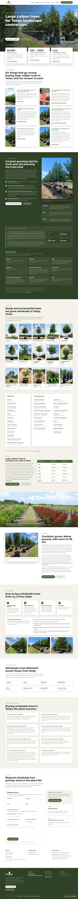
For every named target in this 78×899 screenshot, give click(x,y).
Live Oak (9, 399)
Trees (32, 2)
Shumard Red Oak (11, 403)
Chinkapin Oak (10, 410)
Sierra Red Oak (10, 431)
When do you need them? (31, 819)
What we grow (55, 144)
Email (8, 803)
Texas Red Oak (10, 435)
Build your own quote (67, 2)
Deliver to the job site (13, 811)
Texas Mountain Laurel (39, 421)
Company (28, 798)
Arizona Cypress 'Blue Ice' (40, 428)
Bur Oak (9, 414)
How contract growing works (58, 102)
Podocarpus (56, 414)
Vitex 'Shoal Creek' (38, 424)
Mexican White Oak (11, 406)
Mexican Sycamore (11, 428)
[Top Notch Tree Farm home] (8, 2)
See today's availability (12, 39)
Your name (9, 798)
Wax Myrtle (56, 406)
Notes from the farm (35, 896)
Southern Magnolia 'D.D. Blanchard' (15, 442)
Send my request (13, 839)
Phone (27, 803)
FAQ (53, 2)
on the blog (28, 292)
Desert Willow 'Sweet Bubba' (41, 414)
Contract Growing (39, 2)
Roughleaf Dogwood (58, 428)
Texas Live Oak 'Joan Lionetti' (14, 439)
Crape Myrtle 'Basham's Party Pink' (42, 410)
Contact (57, 2)
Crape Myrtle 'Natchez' (39, 399)
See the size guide (34, 59)
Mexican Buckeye (38, 417)
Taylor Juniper (57, 399)
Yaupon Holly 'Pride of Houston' (61, 410)
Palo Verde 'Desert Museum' (60, 417)
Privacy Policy (20, 896)
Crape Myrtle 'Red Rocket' (40, 406)
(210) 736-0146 (27, 203)
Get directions (60, 576)
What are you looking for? (13, 824)
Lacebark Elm (10, 417)
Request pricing (21, 138)
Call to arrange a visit (48, 576)
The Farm (48, 2)
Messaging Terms (27, 896)
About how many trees (14, 819)
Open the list (56, 61)
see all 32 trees (36, 450)
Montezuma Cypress (12, 424)
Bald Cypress (10, 421)
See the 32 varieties (12, 61)
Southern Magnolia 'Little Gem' (61, 403)
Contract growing (26, 39)
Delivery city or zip (15, 813)
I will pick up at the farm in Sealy (28, 811)
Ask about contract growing (13, 203)
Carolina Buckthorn (58, 424)
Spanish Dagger (57, 431)
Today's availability (10, 886)
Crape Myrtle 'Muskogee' (40, 403)
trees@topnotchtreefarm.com (56, 820)
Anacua (55, 421)
